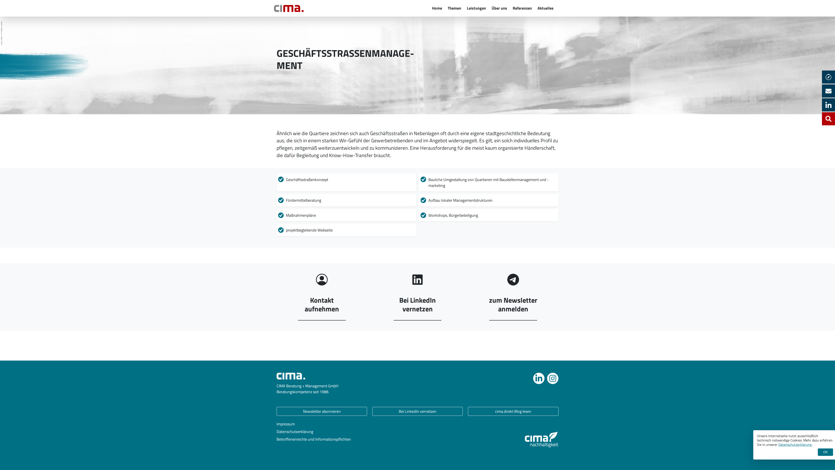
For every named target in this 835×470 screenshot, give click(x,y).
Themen (454, 8)
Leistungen (476, 8)
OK (825, 452)
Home (437, 8)
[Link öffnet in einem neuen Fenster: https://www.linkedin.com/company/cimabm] (538, 378)
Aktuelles (546, 8)
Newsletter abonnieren (322, 411)
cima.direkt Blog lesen (513, 411)
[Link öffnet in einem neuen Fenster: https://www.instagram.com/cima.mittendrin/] (552, 378)
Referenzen (522, 8)
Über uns (499, 8)
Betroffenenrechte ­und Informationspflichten (314, 439)
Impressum (286, 424)
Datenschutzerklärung (295, 432)
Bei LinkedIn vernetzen (417, 411)
